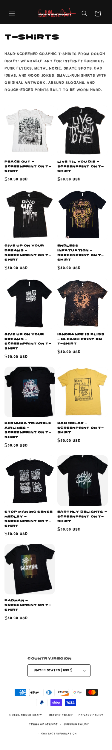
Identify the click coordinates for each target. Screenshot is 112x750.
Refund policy (61, 715)
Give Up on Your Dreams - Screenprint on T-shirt (27, 252)
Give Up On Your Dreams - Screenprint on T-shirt (27, 341)
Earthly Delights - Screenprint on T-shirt (82, 516)
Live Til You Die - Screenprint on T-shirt (80, 166)
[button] (12, 13)
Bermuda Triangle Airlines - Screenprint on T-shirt (27, 430)
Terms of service (43, 724)
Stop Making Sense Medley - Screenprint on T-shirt (28, 518)
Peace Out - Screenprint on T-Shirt (27, 166)
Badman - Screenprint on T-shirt (27, 605)
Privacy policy (91, 715)
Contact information (59, 733)
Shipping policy (76, 724)
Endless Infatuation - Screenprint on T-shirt (80, 252)
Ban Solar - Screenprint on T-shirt (80, 427)
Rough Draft (31, 715)
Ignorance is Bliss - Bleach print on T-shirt (81, 339)
